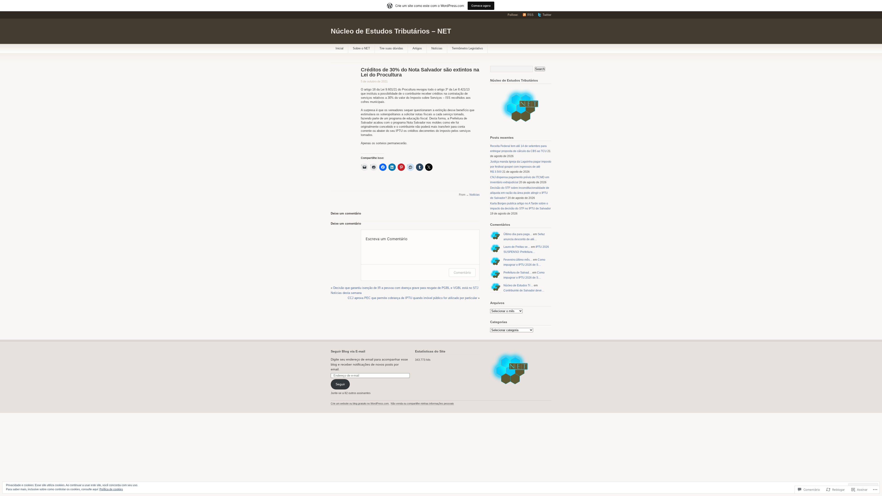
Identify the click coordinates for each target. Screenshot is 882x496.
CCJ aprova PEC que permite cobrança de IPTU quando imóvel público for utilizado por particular (412, 298)
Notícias (436, 48)
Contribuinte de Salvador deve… (523, 290)
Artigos (417, 48)
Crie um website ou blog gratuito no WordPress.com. (360, 403)
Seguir (340, 384)
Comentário (462, 272)
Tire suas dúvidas (391, 48)
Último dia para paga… (517, 234)
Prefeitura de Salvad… (517, 272)
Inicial (339, 48)
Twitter (547, 15)
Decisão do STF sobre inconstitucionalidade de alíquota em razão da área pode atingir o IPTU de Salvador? (519, 193)
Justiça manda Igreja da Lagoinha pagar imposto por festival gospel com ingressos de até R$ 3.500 (520, 166)
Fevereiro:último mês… (517, 259)
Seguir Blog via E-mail (348, 351)
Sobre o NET (361, 48)
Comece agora (481, 5)
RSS (530, 15)
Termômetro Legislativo (467, 48)
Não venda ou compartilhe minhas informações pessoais (422, 403)
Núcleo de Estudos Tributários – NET (391, 31)
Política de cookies (111, 489)
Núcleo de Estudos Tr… (518, 285)
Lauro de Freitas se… (516, 246)
